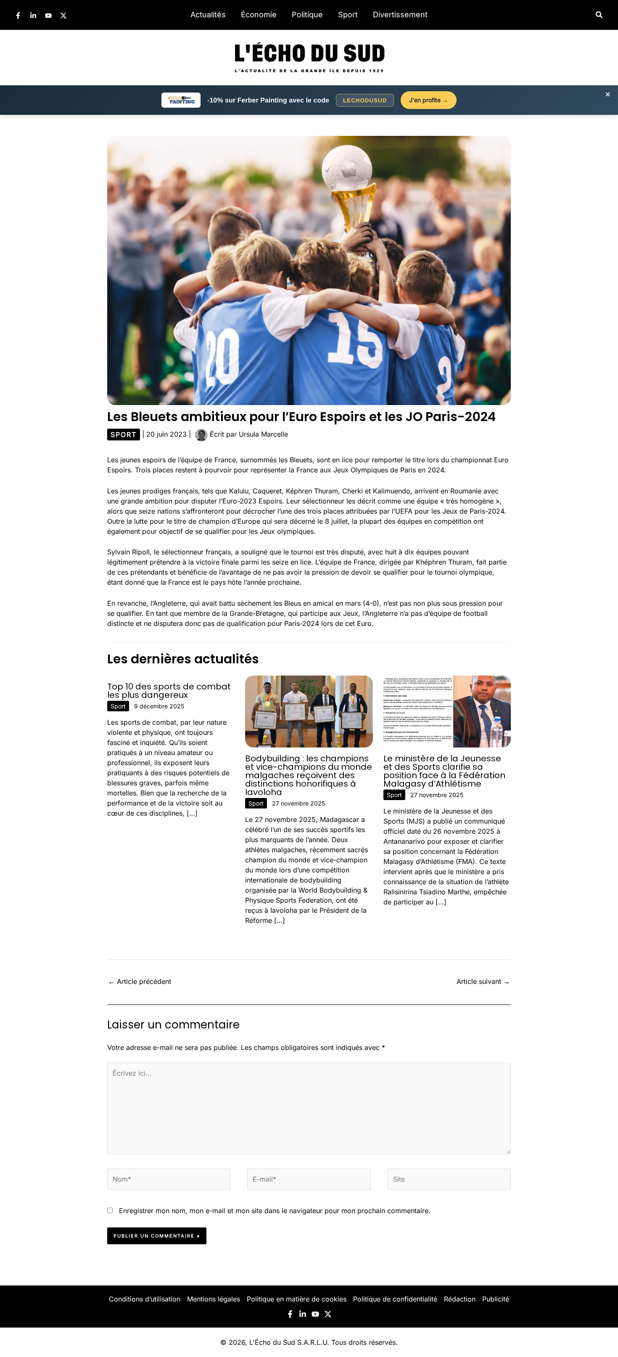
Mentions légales (213, 1299)
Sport (348, 14)
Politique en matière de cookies (296, 1299)
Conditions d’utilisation (144, 1299)
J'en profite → (428, 99)
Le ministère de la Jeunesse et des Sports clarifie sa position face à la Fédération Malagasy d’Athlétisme (444, 771)
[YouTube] (48, 15)
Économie (259, 14)
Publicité (495, 1299)
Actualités (208, 14)
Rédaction (459, 1299)
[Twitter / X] (63, 15)
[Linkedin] (33, 15)
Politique (307, 14)
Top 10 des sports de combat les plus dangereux (169, 691)
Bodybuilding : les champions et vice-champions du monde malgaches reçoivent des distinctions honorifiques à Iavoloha (308, 775)
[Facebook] (18, 15)
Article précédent (139, 981)
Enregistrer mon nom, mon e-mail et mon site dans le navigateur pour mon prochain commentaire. (274, 1210)
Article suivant (483, 981)
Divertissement (400, 14)
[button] (599, 15)
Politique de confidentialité (395, 1299)
